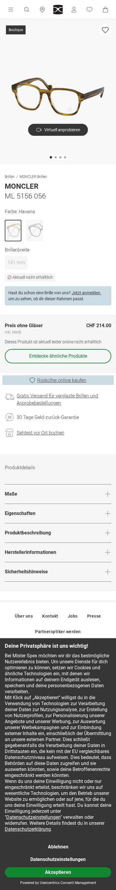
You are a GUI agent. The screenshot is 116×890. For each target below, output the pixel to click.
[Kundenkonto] (74, 10)
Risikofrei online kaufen (61, 380)
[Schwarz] (34, 230)
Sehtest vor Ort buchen (40, 432)
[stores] (42, 10)
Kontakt (50, 616)
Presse (94, 616)
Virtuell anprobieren (62, 129)
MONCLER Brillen (33, 176)
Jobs (73, 616)
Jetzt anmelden (86, 292)
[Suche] (26, 10)
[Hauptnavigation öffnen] (11, 10)
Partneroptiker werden (58, 631)
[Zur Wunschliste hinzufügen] (105, 30)
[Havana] (13, 230)
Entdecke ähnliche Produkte (58, 356)
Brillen (10, 176)
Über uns (24, 616)
